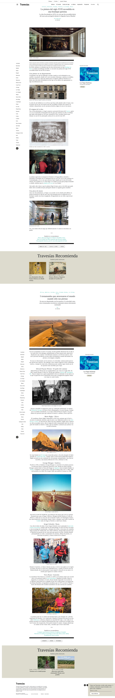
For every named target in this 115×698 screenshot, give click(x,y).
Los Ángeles (18, 92)
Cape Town (18, 84)
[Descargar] (89, 74)
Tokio (17, 140)
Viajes (30, 275)
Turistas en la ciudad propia (38, 671)
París (71, 6)
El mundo (58, 4)
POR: (57, 307)
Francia (60, 6)
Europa (55, 6)
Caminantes (44, 640)
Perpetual (86, 4)
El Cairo (17, 106)
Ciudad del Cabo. (41, 456)
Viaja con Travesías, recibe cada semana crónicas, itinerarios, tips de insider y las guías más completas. (101, 687)
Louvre (68, 111)
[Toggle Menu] (17, 4)
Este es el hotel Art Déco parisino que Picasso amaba (51, 239)
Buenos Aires (18, 82)
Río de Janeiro (18, 123)
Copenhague (18, 101)
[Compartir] (17, 148)
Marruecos (18, 80)
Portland (33, 410)
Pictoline (56, 1)
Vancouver (18, 144)
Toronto (17, 142)
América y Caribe (50, 292)
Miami (17, 94)
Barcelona (18, 65)
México (53, 4)
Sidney (17, 137)
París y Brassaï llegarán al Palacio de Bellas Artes (51, 237)
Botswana (18, 75)
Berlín (17, 70)
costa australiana (51, 578)
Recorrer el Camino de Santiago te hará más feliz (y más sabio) (51, 633)
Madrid (17, 68)
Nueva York (18, 96)
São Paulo (18, 125)
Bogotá (17, 72)
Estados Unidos (63, 292)
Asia (57, 292)
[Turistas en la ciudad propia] (37, 662)
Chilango (50, 1)
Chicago (17, 87)
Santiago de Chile (19, 132)
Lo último (73, 4)
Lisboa (17, 116)
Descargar (82, 86)
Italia (57, 669)
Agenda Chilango (63, 1)
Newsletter (93, 4)
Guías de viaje (66, 4)
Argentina (56, 468)
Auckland (18, 63)
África (42, 292)
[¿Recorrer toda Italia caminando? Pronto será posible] (57, 662)
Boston (62, 372)
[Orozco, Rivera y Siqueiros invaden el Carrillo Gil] (57, 268)
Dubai (17, 104)
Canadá (39, 521)
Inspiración (79, 4)
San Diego (18, 99)
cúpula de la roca (48, 183)
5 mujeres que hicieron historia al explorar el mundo (51, 632)
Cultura (44, 6)
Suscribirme (95, 693)
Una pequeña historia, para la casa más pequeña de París (51, 241)
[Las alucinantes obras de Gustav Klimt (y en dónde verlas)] (37, 268)
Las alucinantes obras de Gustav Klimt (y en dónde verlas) (36, 278)
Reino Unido (43, 669)
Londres (17, 118)
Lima (17, 113)
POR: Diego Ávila (57, 18)
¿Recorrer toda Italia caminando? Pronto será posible (57, 673)
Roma (17, 128)
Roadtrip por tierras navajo (51, 635)
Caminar (51, 640)
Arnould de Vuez (43, 246)
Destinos (49, 6)
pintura (62, 246)
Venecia (17, 130)
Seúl (17, 135)
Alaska (32, 469)
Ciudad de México (52, 275)
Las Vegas (18, 89)
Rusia (57, 293)
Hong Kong (18, 108)
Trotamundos (58, 640)
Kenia (17, 77)
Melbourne (36, 620)
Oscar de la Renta (53, 246)
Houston (17, 111)
